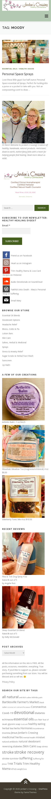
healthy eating (36, 724)
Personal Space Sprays (17, 74)
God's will (24, 724)
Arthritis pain (36, 697)
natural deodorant (30, 741)
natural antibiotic (10, 741)
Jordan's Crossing (28, 732)
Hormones (27, 728)
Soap (39, 746)
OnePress (43, 789)
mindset (40, 737)
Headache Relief (9, 324)
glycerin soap (14, 724)
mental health (29, 737)
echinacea (7, 719)
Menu (46, 16)
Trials (18, 763)
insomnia (6, 732)
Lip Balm (6, 365)
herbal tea (7, 728)
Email (6, 225)
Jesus (14, 732)
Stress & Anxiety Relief (12, 351)
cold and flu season (23, 707)
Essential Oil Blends (11, 315)
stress (45, 746)
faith (36, 720)
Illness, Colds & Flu (10, 329)
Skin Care (6, 338)
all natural (10, 696)
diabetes (40, 713)
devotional (24, 712)
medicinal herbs (12, 737)
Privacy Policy (8, 681)
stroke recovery (29, 752)
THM (10, 763)
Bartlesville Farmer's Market (20, 702)
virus (14, 768)
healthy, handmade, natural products (18, 148)
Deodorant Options (11, 320)
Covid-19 (7, 713)
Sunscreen (7, 360)
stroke (8, 752)
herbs (17, 728)
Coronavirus (38, 706)
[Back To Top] (26, 782)
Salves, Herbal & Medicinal (14, 342)
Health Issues (26, 69)
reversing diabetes (12, 746)
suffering (25, 758)
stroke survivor (10, 758)
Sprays (5, 347)
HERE (4, 158)
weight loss (22, 769)
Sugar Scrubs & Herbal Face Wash (17, 356)
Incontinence (38, 728)
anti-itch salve (25, 697)
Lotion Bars (7, 333)
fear (40, 719)
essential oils (24, 719)
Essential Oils (9, 69)
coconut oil (11, 707)
